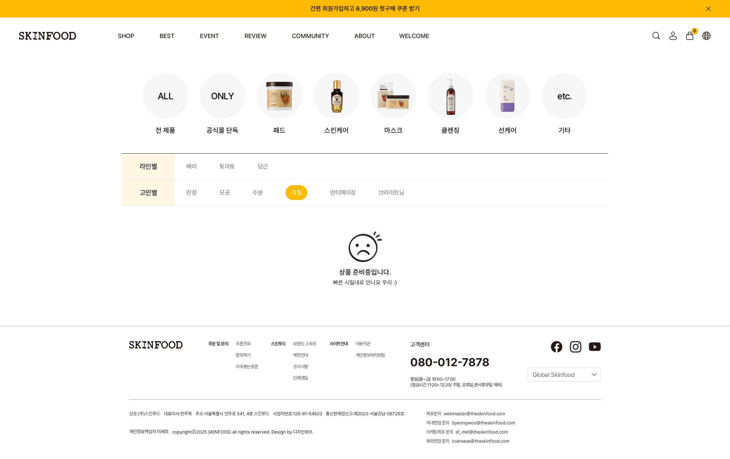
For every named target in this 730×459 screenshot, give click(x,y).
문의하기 (243, 355)
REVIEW (255, 36)
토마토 (227, 166)
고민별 (148, 193)
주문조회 (243, 343)
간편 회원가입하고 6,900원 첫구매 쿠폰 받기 (365, 8)
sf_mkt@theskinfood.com (481, 432)
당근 (263, 166)
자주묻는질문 (247, 366)
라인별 (148, 166)
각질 (296, 192)
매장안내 (300, 355)
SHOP (126, 36)
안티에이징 (343, 192)
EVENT (209, 36)
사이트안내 (339, 343)
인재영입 (300, 378)
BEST (167, 36)
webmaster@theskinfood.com (474, 413)
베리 (191, 166)
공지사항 (300, 366)
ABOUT (364, 36)
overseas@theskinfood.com (480, 441)
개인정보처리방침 (370, 355)
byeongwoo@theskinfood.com (483, 423)
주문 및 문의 (218, 343)
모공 (224, 192)
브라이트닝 (392, 192)
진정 (191, 192)
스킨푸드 (278, 343)
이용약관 (362, 343)
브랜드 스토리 (304, 343)
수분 (257, 192)
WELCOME (414, 36)
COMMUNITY (310, 36)
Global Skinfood (553, 374)
